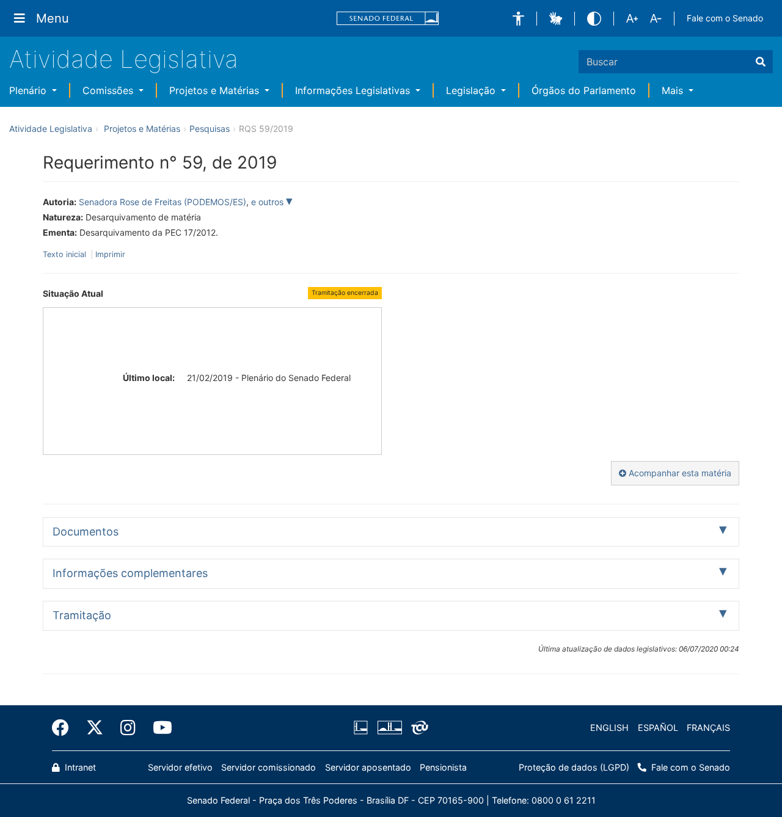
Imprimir (110, 254)
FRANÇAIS (708, 727)
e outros (268, 202)
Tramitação (82, 615)
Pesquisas (209, 128)
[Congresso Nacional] (389, 728)
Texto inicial (66, 254)
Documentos (86, 531)
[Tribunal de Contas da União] (417, 728)
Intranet (79, 767)
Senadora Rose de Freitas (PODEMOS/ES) (162, 202)
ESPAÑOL (658, 727)
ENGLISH (609, 727)
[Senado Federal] (388, 19)
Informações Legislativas (354, 90)
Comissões (109, 90)
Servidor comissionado (268, 767)
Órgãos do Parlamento (584, 90)
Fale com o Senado (725, 18)
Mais (674, 90)
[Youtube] (158, 728)
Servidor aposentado (368, 767)
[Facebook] (65, 728)
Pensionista (443, 767)
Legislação (472, 90)
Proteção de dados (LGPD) (574, 767)
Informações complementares (130, 573)
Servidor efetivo (180, 767)
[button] (518, 19)
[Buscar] (760, 62)
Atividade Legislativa (123, 59)
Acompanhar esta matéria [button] (678, 473)
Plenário (29, 90)
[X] (95, 728)
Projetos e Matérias (215, 90)
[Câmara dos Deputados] (363, 728)
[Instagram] (128, 728)
